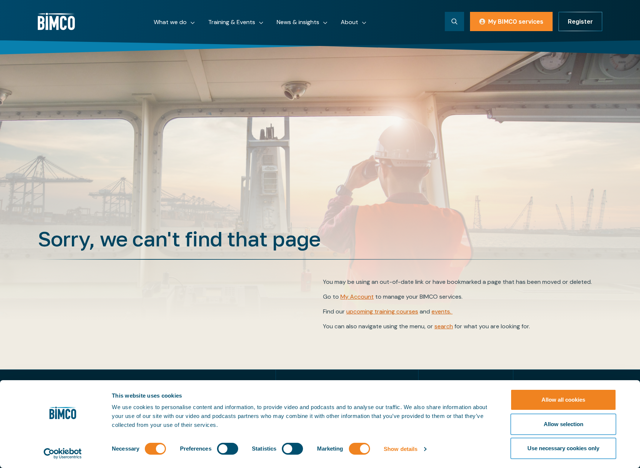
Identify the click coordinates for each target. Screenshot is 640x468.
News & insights (298, 22)
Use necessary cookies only (563, 448)
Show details (400, 449)
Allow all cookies (563, 399)
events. (442, 311)
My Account (357, 297)
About (349, 22)
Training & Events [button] (231, 22)
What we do (170, 22)
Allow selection (563, 424)
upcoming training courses (382, 311)
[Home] (56, 21)
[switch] (227, 449)
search (443, 326)
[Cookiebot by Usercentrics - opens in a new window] (62, 453)
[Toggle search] (454, 21)
